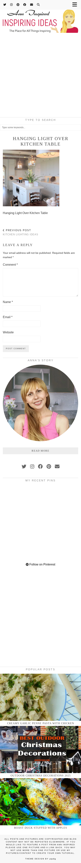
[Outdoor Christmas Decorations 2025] (40, 749)
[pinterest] (49, 466)
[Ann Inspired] (40, 17)
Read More (40, 450)
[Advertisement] (40, 76)
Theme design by (40, 859)
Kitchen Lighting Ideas (20, 232)
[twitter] (24, 466)
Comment (10, 264)
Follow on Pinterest (42, 564)
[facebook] (40, 466)
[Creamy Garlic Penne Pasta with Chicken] (40, 697)
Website (8, 332)
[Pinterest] (18, 4)
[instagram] (32, 466)
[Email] (31, 4)
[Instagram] (11, 4)
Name (8, 302)
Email (7, 317)
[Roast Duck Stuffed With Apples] (40, 801)
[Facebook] (24, 4)
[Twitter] (4, 4)
